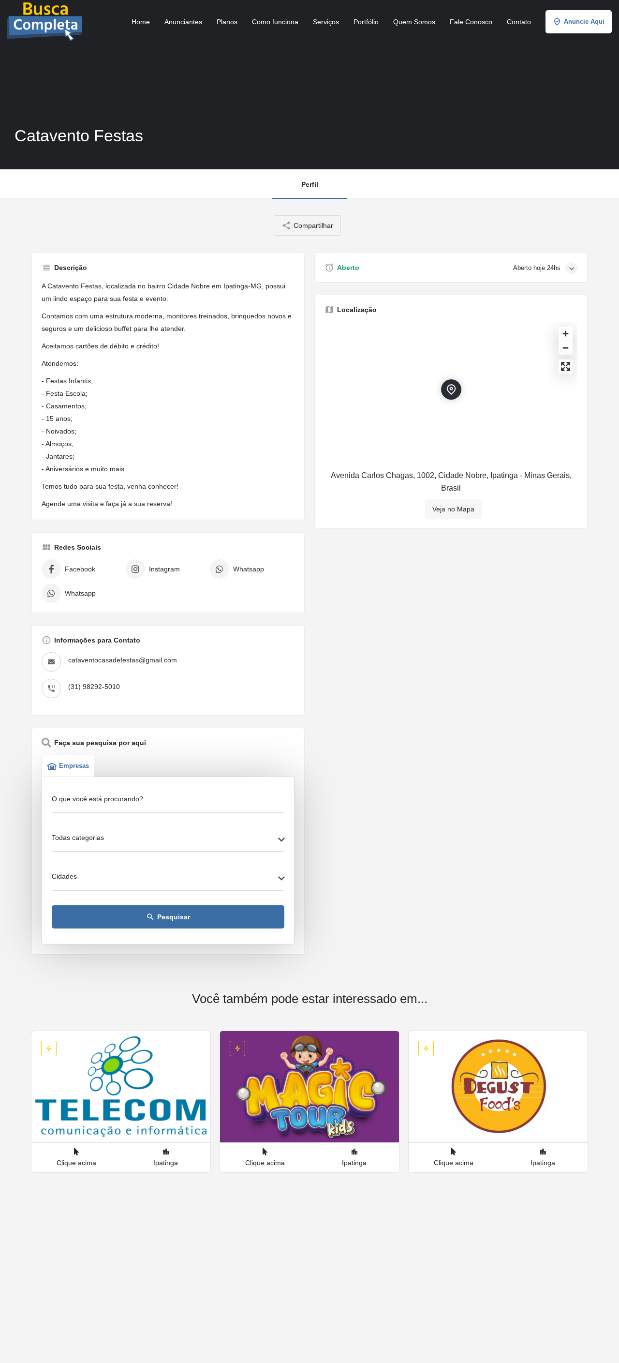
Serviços (326, 22)
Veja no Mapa (453, 509)
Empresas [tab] (74, 765)
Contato (519, 22)
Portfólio (366, 22)
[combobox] (168, 840)
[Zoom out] (566, 348)
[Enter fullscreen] (566, 366)
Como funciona (275, 22)
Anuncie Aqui (584, 21)
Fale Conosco (471, 22)
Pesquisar (168, 917)
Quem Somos (414, 22)
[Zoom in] (566, 334)
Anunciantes (183, 22)
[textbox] (168, 840)
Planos (227, 22)
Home (141, 22)
